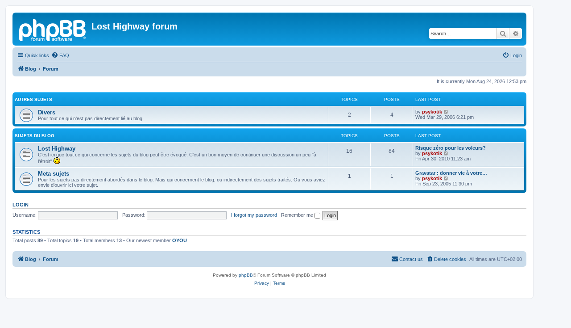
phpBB (246, 275)
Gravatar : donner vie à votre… (451, 173)
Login (20, 204)
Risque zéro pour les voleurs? (450, 148)
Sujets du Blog (34, 135)
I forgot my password (254, 215)
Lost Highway (56, 148)
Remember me (297, 215)
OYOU (179, 240)
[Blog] (53, 29)
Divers (46, 112)
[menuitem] (60, 55)
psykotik (432, 111)
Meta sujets (53, 173)
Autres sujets (33, 99)
